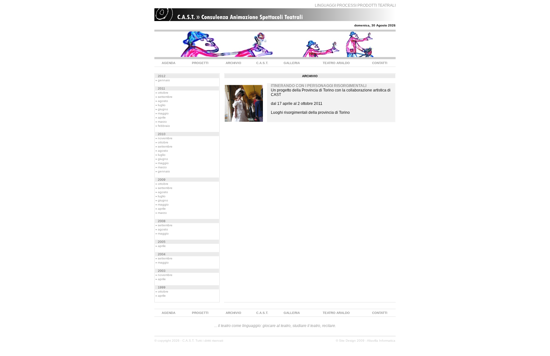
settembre (165, 96)
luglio (162, 105)
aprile (162, 117)
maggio (163, 113)
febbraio (164, 125)
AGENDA (168, 63)
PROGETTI (200, 63)
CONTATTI (379, 63)
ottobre (163, 92)
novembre (165, 138)
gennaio (164, 80)
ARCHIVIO (233, 63)
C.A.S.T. (262, 63)
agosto (163, 101)
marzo (162, 121)
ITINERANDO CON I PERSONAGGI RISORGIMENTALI (318, 86)
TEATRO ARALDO (336, 63)
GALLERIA (292, 63)
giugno (163, 109)
